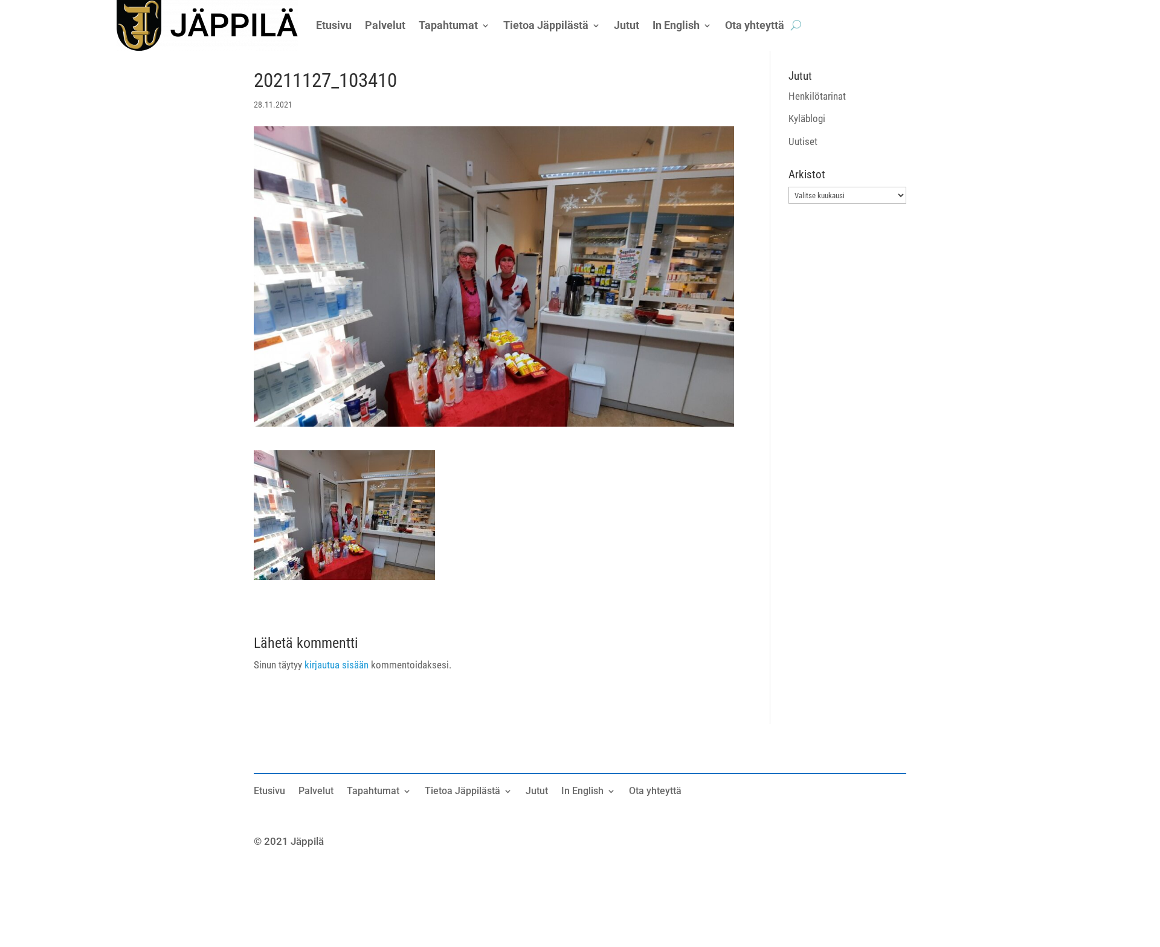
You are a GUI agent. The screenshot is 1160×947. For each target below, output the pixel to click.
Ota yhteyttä (655, 792)
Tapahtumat (373, 792)
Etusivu (269, 792)
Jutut (537, 792)
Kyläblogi (806, 118)
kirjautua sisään (336, 665)
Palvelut (316, 792)
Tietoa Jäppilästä (462, 792)
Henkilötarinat (817, 96)
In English (582, 792)
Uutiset (802, 141)
